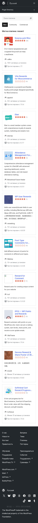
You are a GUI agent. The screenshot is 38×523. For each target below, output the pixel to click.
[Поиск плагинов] (31, 18)
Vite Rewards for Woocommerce (23, 77)
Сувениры (25, 462)
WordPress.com (9, 469)
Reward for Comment (20, 277)
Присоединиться (27, 451)
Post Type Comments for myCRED (21, 241)
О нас (4, 433)
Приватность (7, 444)
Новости (5, 436)
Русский (10, 490)
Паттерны (24, 444)
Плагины (23, 440)
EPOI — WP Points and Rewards (23, 312)
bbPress (6, 477)
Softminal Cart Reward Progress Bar (23, 389)
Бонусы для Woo (23, 38)
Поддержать (26, 459)
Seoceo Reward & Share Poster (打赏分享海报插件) (24, 353)
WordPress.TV (8, 462)
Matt (5, 473)
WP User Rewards (23, 196)
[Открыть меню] (34, 3)
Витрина (23, 433)
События (23, 455)
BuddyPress (8, 481)
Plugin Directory (7, 10)
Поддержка (7, 455)
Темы (22, 436)
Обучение (6, 451)
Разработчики (7, 459)
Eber (17, 114)
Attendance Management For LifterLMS (22, 154)
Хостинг (5, 440)
